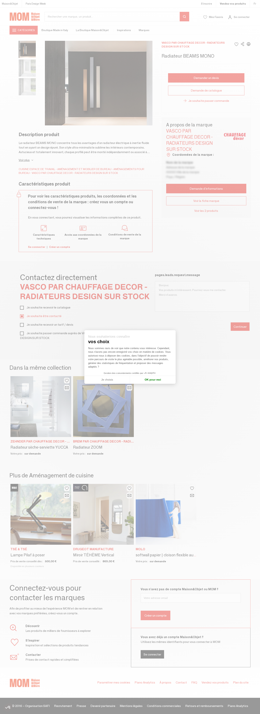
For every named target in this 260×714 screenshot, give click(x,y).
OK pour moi (153, 379)
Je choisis (107, 379)
